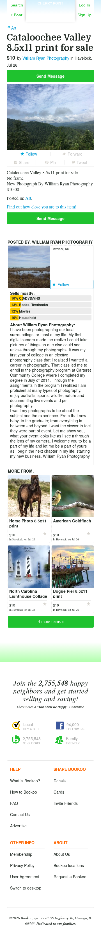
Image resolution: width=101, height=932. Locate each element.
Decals (60, 780)
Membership (21, 854)
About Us (62, 854)
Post (16, 15)
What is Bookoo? (25, 780)
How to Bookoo (23, 792)
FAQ (14, 803)
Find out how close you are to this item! (41, 207)
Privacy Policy (22, 865)
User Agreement (24, 876)
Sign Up (84, 15)
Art (28, 198)
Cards (59, 792)
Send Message (50, 76)
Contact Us (20, 814)
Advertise (18, 825)
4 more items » (51, 621)
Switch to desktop (25, 888)
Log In (84, 5)
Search (16, 5)
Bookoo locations (69, 865)
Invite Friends (66, 803)
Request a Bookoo (70, 876)
